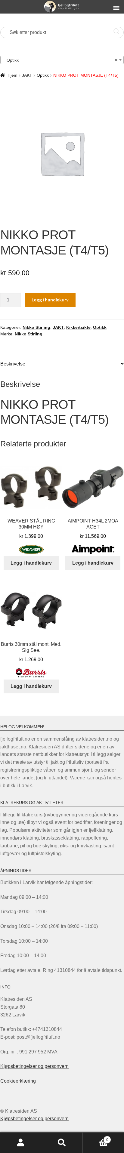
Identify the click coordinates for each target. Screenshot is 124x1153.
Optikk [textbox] (60, 60)
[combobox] (62, 60)
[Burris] (31, 672)
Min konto (20, 1143)
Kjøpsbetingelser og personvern (34, 1066)
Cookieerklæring (18, 1081)
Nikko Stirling (36, 327)
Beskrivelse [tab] (12, 363)
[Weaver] (31, 549)
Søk (61, 1143)
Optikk (43, 75)
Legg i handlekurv (50, 300)
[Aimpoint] (93, 549)
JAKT (27, 75)
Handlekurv (95, 1138)
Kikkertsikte (78, 327)
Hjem (12, 75)
